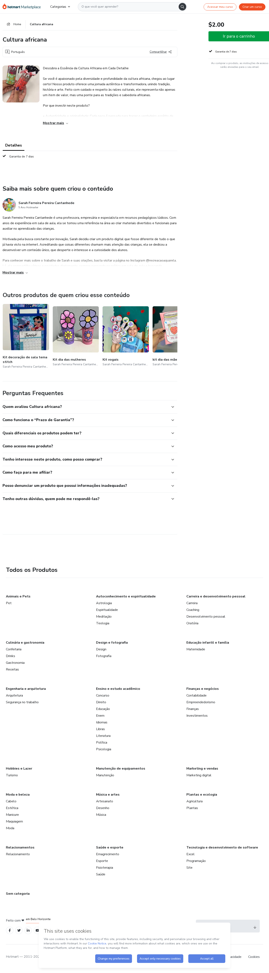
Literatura (103, 735)
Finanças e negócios (202, 688)
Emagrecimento (107, 854)
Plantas (192, 808)
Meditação (104, 616)
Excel (190, 854)
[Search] (182, 6)
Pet (9, 603)
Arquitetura (14, 695)
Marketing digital (198, 775)
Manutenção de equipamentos (120, 768)
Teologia (102, 623)
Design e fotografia (112, 642)
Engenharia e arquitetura (26, 688)
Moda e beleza (18, 794)
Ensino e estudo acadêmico (118, 688)
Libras (100, 729)
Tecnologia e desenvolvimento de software (222, 847)
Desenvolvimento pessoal (205, 616)
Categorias (58, 6)
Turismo (12, 775)
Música (101, 814)
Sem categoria (18, 893)
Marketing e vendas (202, 768)
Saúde (100, 874)
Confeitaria (13, 649)
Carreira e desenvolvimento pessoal (215, 596)
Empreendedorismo (200, 702)
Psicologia (103, 749)
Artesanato (104, 801)
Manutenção (105, 775)
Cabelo (11, 801)
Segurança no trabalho (22, 702)
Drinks (10, 656)
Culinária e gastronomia (25, 642)
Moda (10, 828)
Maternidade (195, 649)
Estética (12, 808)
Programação (196, 861)
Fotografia (103, 656)
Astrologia (104, 603)
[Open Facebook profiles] (10, 930)
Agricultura (194, 801)
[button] (85, 407)
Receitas (12, 669)
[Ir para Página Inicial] (23, 6)
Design (101, 649)
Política (101, 742)
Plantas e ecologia (201, 794)
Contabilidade (196, 695)
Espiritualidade (107, 610)
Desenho (102, 808)
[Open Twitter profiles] (19, 930)
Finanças (192, 709)
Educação (103, 709)
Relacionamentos (20, 847)
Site (189, 867)
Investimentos (197, 715)
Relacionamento (18, 854)
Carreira (192, 603)
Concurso (102, 695)
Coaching (192, 610)
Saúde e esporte (109, 847)
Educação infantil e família (207, 642)
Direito (101, 702)
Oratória (192, 623)
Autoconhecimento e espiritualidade (126, 596)
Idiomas (101, 722)
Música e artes (108, 794)
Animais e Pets (18, 596)
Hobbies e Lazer (19, 768)
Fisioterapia (104, 867)
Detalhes (13, 145)
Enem (100, 715)
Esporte (102, 861)
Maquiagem (14, 821)
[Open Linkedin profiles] (28, 930)
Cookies (254, 957)
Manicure (12, 814)
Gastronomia (15, 662)
